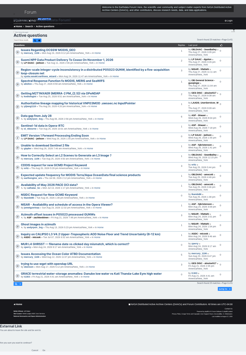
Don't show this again (22, 32)
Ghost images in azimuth (38, 224)
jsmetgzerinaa (31, 207)
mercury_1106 (31, 53)
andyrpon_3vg (35, 119)
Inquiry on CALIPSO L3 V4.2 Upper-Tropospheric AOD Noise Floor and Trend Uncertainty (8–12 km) (90, 234)
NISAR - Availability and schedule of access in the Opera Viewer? (67, 204)
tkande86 (29, 198)
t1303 (27, 276)
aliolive (28, 84)
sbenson (28, 267)
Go (44, 350)
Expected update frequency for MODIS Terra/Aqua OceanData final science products (81, 175)
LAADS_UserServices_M (204, 102)
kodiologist (30, 96)
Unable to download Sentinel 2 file (45, 145)
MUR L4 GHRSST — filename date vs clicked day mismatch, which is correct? (75, 244)
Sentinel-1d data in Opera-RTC (42, 125)
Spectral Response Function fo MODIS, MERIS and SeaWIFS (63, 81)
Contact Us (228, 309)
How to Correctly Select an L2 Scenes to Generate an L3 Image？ (66, 155)
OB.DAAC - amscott (202, 174)
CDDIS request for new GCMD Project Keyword (54, 165)
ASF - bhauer (198, 115)
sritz (26, 168)
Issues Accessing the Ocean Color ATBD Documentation (61, 254)
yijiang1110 (30, 106)
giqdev (27, 148)
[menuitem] (168, 304)
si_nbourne (30, 128)
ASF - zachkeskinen (38, 217)
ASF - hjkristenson (201, 145)
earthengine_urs (33, 178)
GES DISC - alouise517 (203, 93)
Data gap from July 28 (36, 116)
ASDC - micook (32, 237)
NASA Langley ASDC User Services (34, 313)
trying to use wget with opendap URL (47, 264)
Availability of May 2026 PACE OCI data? (49, 185)
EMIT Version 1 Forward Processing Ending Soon (55, 135)
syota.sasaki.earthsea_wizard (40, 76)
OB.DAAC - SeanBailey (204, 49)
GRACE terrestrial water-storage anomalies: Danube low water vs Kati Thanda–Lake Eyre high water (91, 273)
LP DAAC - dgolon (201, 59)
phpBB (207, 311)
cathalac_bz (33, 188)
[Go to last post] (218, 49)
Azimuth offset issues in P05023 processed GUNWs (58, 214)
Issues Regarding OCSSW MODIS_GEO (48, 50)
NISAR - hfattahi (200, 69)
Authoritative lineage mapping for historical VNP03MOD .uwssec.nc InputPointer (78, 103)
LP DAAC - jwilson (34, 63)
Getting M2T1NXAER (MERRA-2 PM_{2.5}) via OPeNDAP (60, 93)
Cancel (35, 350)
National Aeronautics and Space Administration (30, 316)
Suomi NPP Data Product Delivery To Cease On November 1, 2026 (67, 60)
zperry (27, 247)
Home (98, 53)
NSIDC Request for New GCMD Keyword (49, 195)
